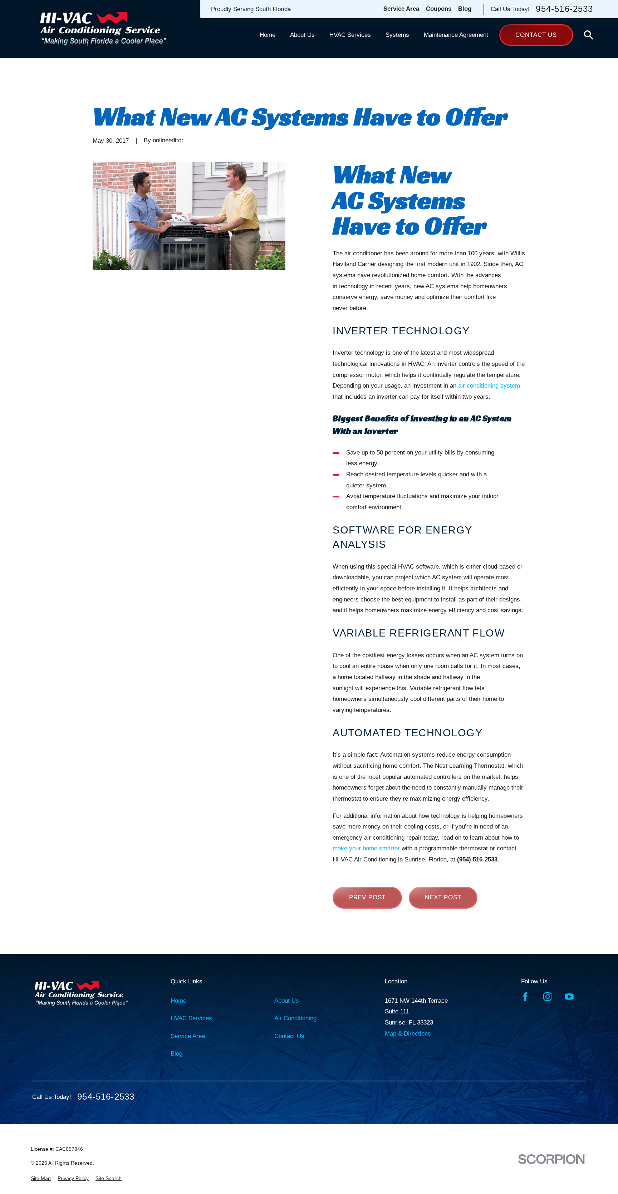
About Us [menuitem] (302, 34)
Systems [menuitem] (397, 34)
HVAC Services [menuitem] (350, 34)
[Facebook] (525, 996)
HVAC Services (191, 1018)
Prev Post (367, 897)
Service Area (401, 8)
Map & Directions (408, 1033)
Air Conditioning (295, 1018)
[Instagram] (547, 996)
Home (178, 1000)
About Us (286, 1000)
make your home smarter (366, 848)
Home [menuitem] (267, 34)
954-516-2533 (564, 9)
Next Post (443, 897)
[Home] (103, 29)
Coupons (438, 8)
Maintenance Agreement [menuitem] (456, 34)
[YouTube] (569, 996)
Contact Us (536, 34)
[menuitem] (41, 1178)
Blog (464, 8)
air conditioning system (489, 385)
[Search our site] (588, 35)
